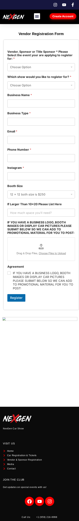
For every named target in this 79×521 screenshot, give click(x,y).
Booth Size (15, 186)
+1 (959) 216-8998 (46, 517)
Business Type (19, 113)
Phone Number (19, 149)
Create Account (62, 16)
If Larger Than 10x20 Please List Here (34, 204)
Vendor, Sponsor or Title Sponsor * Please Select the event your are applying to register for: (40, 55)
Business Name (19, 95)
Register (16, 298)
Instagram (15, 168)
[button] (37, 16)
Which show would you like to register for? (39, 77)
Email (12, 131)
